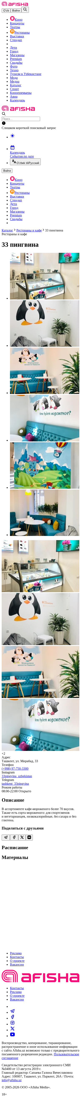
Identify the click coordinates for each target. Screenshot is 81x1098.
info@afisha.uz (12, 1080)
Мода (14, 77)
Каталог (15, 85)
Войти (16, 10)
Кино (18, 19)
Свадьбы (16, 62)
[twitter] (12, 1030)
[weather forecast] (44, 140)
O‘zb (6, 10)
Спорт (14, 89)
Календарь (17, 100)
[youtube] (12, 1036)
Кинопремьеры (21, 93)
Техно (14, 70)
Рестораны (22, 32)
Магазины (17, 55)
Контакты (17, 957)
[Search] (25, 10)
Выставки (17, 36)
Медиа (14, 81)
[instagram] (12, 1024)
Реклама (16, 953)
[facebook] (12, 1018)
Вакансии (17, 964)
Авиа (13, 96)
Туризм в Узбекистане (25, 74)
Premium (16, 59)
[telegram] (12, 1012)
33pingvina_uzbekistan (17, 776)
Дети (13, 47)
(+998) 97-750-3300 (15, 768)
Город (14, 51)
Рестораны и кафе (29, 230)
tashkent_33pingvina (15, 783)
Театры (15, 27)
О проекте (17, 961)
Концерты (17, 23)
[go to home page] (15, 4)
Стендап (16, 40)
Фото (13, 66)
